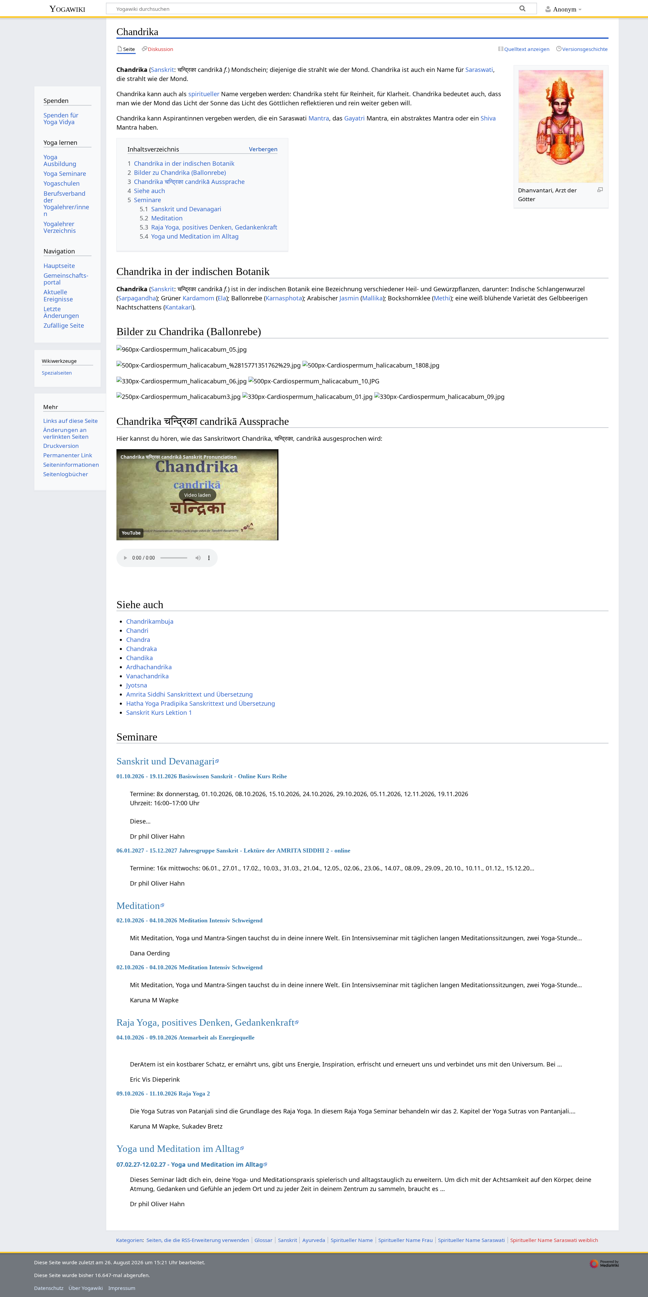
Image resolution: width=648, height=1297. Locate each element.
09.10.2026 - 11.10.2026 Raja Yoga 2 (163, 1093)
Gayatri (354, 118)
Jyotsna (136, 685)
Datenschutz (48, 1288)
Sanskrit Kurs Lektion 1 (159, 712)
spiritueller (203, 94)
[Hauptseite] (67, 50)
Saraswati (479, 69)
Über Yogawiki (86, 1288)
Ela (222, 298)
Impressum (121, 1288)
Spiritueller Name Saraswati (471, 1240)
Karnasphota (284, 298)
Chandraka (141, 649)
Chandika (139, 658)
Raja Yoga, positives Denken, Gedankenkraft (205, 1022)
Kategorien (129, 1240)
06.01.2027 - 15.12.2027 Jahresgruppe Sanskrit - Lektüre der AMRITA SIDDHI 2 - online (233, 850)
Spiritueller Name (352, 1240)
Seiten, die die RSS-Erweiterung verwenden (197, 1240)
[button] (197, 494)
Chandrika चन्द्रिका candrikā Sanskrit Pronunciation (178, 457)
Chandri (137, 630)
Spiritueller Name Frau (405, 1240)
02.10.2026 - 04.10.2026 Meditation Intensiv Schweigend (189, 920)
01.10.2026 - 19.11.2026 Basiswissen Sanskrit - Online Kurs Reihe (201, 776)
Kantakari (178, 307)
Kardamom (198, 298)
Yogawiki (67, 8)
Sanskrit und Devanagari (165, 761)
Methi (442, 298)
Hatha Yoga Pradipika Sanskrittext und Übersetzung (200, 703)
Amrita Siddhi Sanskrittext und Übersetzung (189, 694)
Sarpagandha (137, 298)
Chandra (138, 640)
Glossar (263, 1240)
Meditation (138, 905)
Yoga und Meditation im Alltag (178, 1148)
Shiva (488, 118)
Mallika (372, 298)
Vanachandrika (147, 676)
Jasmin (349, 298)
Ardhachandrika (149, 667)
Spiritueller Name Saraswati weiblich (554, 1240)
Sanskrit (162, 69)
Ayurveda (313, 1240)
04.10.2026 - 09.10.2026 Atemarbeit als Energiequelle (185, 1037)
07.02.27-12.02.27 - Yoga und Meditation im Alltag (189, 1164)
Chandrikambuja (149, 621)
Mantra (318, 118)
